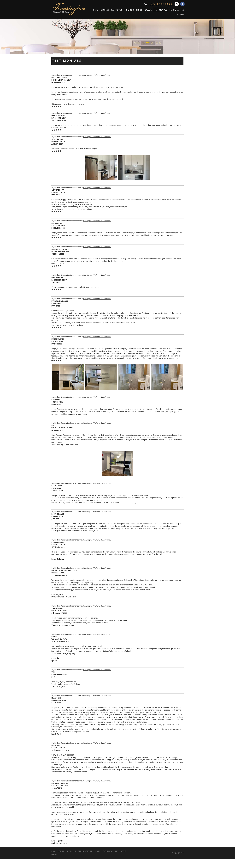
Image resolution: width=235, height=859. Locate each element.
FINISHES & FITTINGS (85, 851)
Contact (54, 854)
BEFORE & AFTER (120, 851)
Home (53, 851)
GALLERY (97, 851)
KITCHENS (61, 851)
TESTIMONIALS (108, 851)
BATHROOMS (71, 851)
